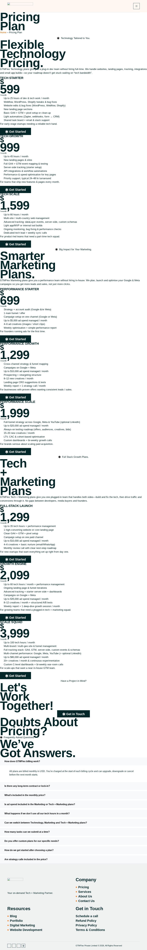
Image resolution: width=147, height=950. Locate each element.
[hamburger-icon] (136, 6)
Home (3, 32)
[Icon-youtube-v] (19, 946)
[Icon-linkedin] (14, 946)
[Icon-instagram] (9, 946)
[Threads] (23, 946)
